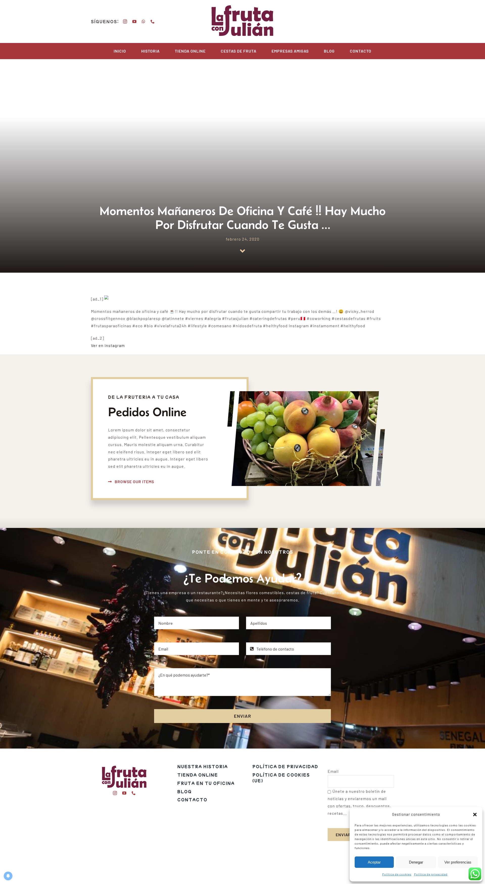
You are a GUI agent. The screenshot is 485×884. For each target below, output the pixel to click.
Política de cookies (396, 874)
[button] (474, 814)
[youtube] (134, 21)
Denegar (416, 862)
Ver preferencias (457, 862)
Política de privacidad (431, 874)
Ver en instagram (108, 345)
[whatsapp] (144, 21)
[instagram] (125, 21)
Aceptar (374, 862)
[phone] (153, 21)
